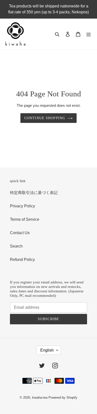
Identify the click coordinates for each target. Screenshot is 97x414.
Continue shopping (44, 118)
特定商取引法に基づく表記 (34, 193)
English (47, 350)
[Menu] (88, 33)
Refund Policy (22, 259)
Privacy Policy (22, 206)
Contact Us (20, 233)
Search (16, 246)
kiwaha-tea (40, 397)
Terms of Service (24, 219)
